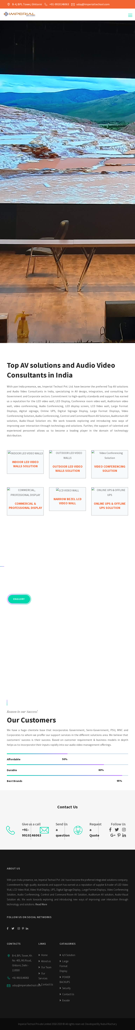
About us (46, 961)
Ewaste (66, 1000)
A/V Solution (68, 955)
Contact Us (47, 984)
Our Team (46, 967)
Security (66, 988)
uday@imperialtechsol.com (93, 4)
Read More (41, 904)
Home (44, 955)
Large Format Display (64, 966)
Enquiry (19, 599)
